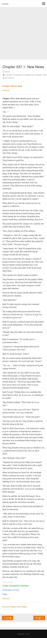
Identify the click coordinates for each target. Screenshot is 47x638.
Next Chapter (22, 606)
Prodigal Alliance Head (12, 86)
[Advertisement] (23, 33)
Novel (8, 71)
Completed (17, 74)
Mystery (39, 74)
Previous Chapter (10, 606)
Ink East (5, 4)
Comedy (9, 74)
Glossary (6, 90)
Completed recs (29, 74)
